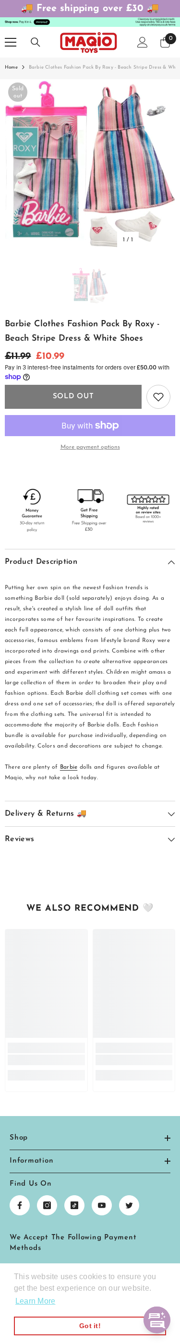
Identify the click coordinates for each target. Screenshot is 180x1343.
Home (11, 67)
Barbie (68, 767)
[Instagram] (47, 1205)
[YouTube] (102, 1205)
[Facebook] (20, 1205)
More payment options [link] (90, 447)
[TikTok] (74, 1205)
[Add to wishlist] (158, 397)
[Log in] (142, 42)
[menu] (10, 42)
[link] (46, 1060)
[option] (90, 164)
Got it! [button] (90, 1326)
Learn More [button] (35, 1301)
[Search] (35, 42)
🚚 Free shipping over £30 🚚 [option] (90, 8)
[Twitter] (129, 1205)
